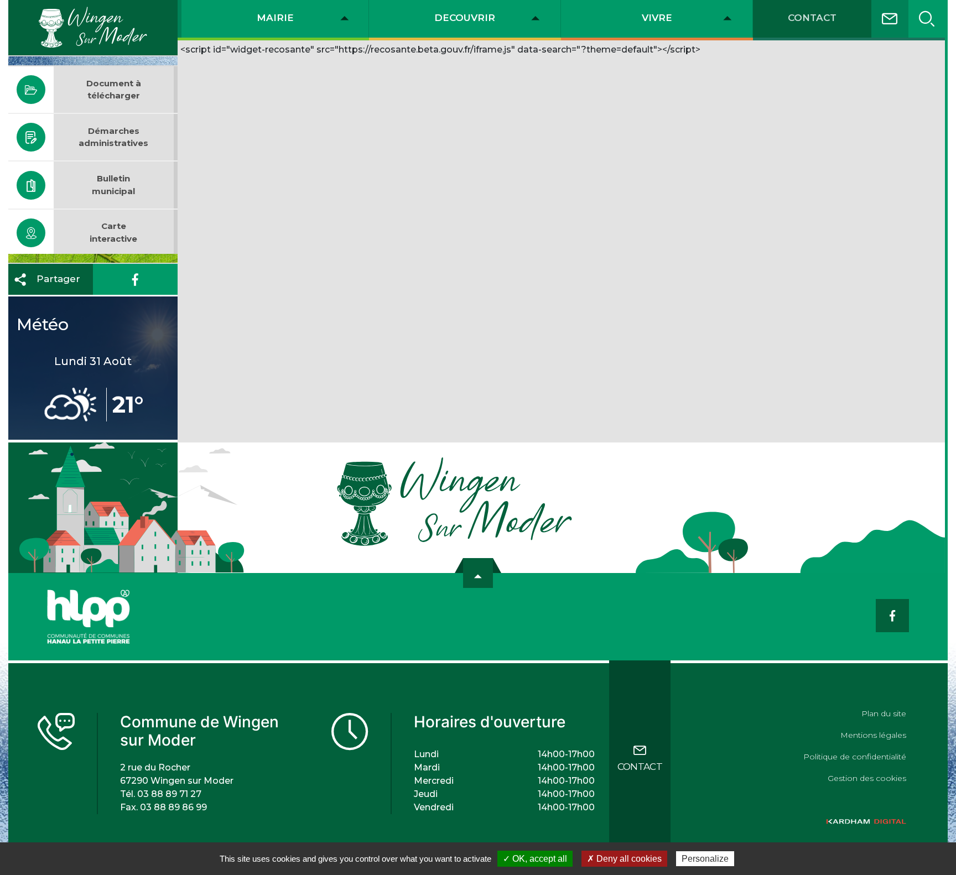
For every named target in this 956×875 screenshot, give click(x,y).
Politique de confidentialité (854, 757)
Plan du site (883, 713)
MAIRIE (275, 17)
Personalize (705, 858)
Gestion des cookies (867, 778)
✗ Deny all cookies (624, 858)
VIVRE (657, 17)
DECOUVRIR (464, 17)
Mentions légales (873, 735)
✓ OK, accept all (535, 858)
